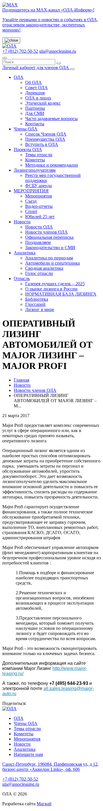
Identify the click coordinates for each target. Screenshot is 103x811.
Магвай (44, 803)
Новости (22, 221)
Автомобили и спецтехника (52, 263)
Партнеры (35, 108)
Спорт (31, 211)
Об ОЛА (33, 82)
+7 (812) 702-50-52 (20, 51)
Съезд (31, 201)
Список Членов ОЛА (45, 134)
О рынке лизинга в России (51, 288)
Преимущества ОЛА (45, 139)
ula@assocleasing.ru (57, 51)
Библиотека (36, 299)
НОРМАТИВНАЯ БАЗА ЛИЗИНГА (60, 294)
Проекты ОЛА (28, 149)
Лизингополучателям (35, 170)
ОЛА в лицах (38, 97)
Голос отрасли (39, 273)
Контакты (34, 123)
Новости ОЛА (39, 226)
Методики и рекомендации (51, 165)
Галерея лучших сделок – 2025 (55, 283)
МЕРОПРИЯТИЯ (31, 190)
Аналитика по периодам (49, 257)
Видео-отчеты (39, 206)
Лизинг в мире (39, 309)
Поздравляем (38, 242)
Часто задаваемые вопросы (51, 118)
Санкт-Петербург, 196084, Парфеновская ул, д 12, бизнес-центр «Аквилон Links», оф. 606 (50, 767)
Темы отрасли (38, 154)
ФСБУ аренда (38, 185)
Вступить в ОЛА (41, 144)
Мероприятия (38, 196)
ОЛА (18, 77)
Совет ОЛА (36, 87)
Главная (21, 380)
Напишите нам (28, 754)
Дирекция (35, 92)
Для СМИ (34, 113)
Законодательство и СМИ (50, 247)
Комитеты (35, 159)
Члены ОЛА (25, 128)
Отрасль (22, 278)
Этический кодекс (43, 103)
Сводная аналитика (44, 268)
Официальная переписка (49, 237)
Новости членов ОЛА (46, 232)
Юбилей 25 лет (40, 216)
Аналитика (24, 252)
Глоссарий (35, 304)
